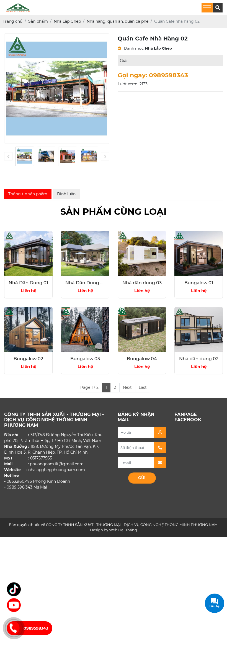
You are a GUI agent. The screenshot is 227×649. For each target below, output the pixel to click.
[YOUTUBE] (14, 604)
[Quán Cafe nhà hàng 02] (24, 156)
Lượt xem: (127, 83)
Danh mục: (133, 48)
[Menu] (207, 7)
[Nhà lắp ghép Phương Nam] (14, 588)
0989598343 (36, 628)
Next (127, 387)
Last (143, 387)
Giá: (123, 60)
